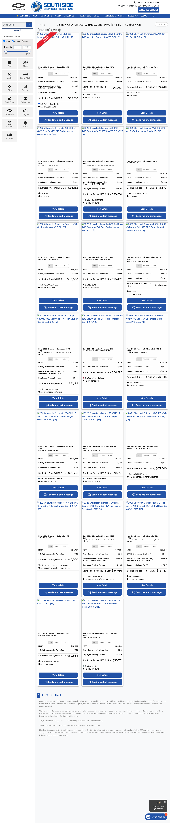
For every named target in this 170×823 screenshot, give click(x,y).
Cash (26, 42)
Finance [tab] (57, 74)
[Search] (29, 24)
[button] (23, 16)
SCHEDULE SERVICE (148, 10)
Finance (17, 42)
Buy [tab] (50, 74)
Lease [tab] (65, 74)
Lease (8, 42)
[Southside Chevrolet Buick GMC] (52, 7)
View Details (58, 113)
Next (58, 695)
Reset (17, 31)
